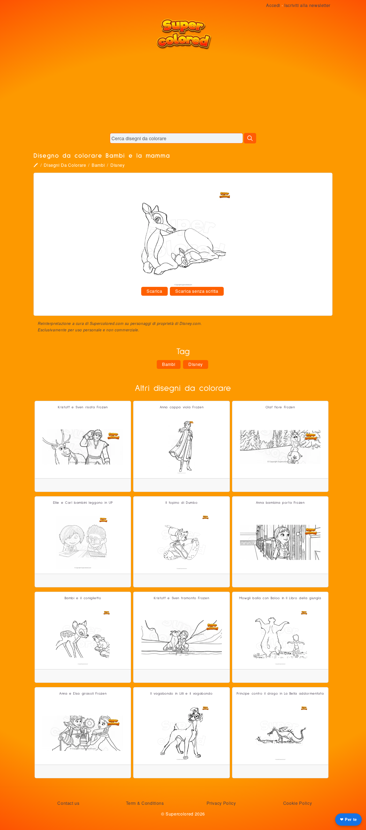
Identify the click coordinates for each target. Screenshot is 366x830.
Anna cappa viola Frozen (182, 407)
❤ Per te (348, 819)
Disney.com (190, 323)
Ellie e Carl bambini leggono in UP (83, 503)
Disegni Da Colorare (65, 165)
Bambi (98, 165)
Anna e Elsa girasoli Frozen (82, 693)
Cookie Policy (297, 803)
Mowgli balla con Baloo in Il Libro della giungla (280, 598)
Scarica (154, 291)
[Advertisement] (183, 91)
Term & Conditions (145, 803)
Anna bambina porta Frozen (280, 503)
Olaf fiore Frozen (280, 407)
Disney (117, 165)
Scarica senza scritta (196, 291)
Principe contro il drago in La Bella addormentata (280, 693)
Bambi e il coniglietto (83, 598)
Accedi (273, 5)
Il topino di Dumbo (182, 503)
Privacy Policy (221, 803)
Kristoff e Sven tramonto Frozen (181, 598)
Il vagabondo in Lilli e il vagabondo (181, 693)
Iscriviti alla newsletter (307, 5)
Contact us (68, 803)
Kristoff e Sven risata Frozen (83, 407)
